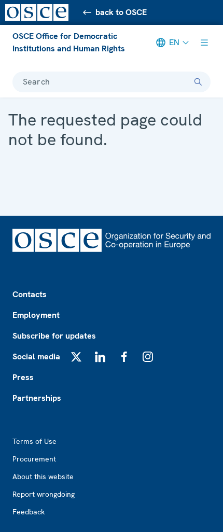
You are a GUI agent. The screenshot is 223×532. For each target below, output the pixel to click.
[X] (76, 357)
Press (23, 377)
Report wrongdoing (43, 494)
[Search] (198, 82)
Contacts (29, 294)
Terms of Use (34, 441)
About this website (43, 476)
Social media (36, 356)
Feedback (28, 511)
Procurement (34, 459)
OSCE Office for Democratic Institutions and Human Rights (68, 42)
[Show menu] (204, 42)
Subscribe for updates (54, 335)
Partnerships (36, 398)
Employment (36, 315)
